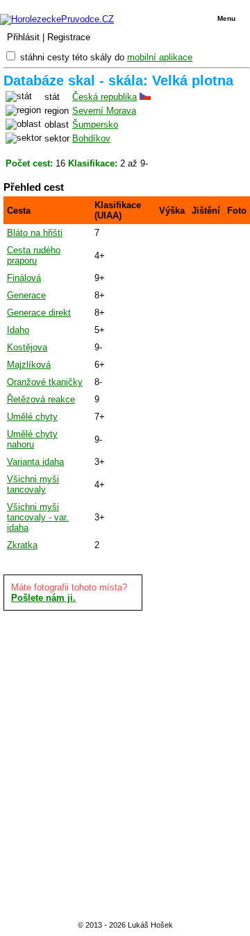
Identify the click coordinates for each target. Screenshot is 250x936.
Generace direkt (39, 312)
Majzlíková (29, 364)
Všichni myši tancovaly (33, 484)
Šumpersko (95, 124)
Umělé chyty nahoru (32, 439)
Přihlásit (23, 37)
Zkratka (22, 545)
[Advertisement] (125, 763)
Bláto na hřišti (34, 233)
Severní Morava (104, 110)
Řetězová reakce (41, 399)
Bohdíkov (91, 138)
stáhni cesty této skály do (106, 57)
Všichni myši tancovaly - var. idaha (38, 517)
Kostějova (27, 347)
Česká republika (104, 97)
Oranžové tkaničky (45, 382)
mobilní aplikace (159, 57)
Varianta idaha (35, 462)
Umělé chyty (32, 416)
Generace (26, 295)
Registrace (68, 37)
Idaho (18, 330)
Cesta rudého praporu (33, 255)
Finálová (24, 278)
